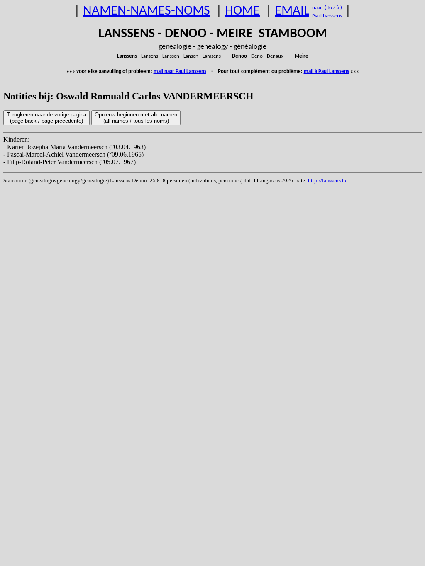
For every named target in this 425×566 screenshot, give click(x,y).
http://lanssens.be (327, 180)
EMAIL (292, 11)
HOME (242, 11)
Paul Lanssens (327, 16)
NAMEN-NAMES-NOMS (146, 11)
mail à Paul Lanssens (326, 71)
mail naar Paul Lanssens (180, 71)
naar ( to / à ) (327, 7)
